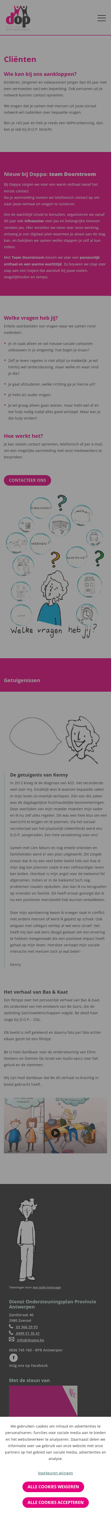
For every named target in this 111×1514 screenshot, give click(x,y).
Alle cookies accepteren (56, 1502)
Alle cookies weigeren (53, 1487)
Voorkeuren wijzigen (55, 1473)
